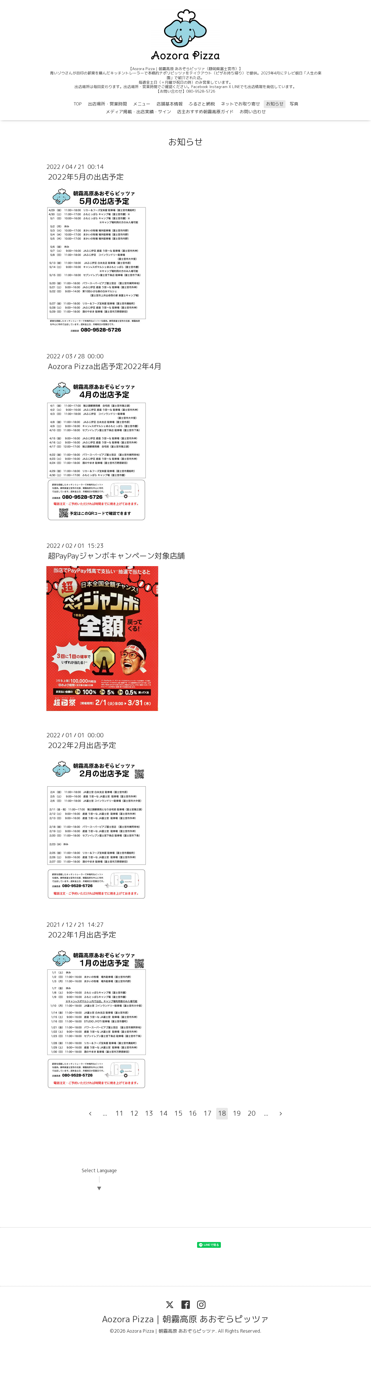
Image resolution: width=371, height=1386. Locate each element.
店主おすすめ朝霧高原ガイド (205, 112)
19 (237, 1113)
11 (119, 1113)
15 (178, 1113)
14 (163, 1113)
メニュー (141, 104)
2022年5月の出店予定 (86, 177)
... (105, 1113)
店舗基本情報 (170, 104)
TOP (78, 104)
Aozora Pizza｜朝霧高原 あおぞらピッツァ (185, 1319)
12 (134, 1113)
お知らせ (274, 104)
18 (222, 1113)
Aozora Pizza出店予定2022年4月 (104, 366)
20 (252, 1113)
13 (149, 1113)
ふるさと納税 (202, 104)
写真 (294, 104)
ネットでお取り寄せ (240, 104)
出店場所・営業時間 (107, 104)
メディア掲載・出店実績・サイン (138, 112)
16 (193, 1113)
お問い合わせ (253, 112)
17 (207, 1113)
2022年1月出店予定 (82, 934)
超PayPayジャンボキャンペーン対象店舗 (116, 555)
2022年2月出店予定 (82, 745)
